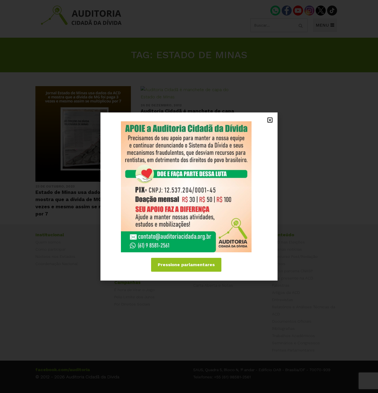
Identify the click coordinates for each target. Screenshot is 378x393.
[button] (270, 120)
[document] (189, 196)
